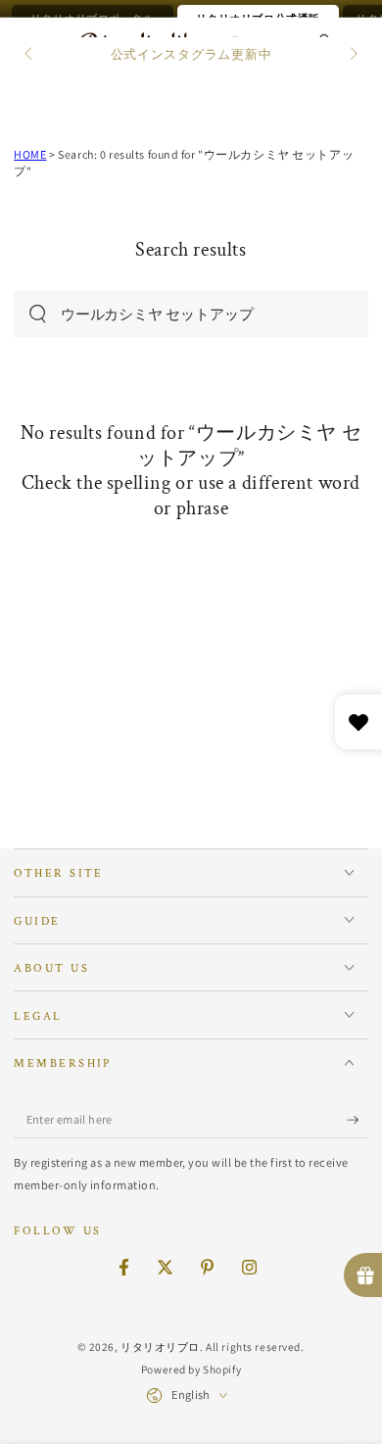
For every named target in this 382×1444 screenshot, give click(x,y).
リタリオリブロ (160, 1346)
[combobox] (171, 314)
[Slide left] (29, 54)
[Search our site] (37, 314)
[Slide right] (351, 54)
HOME (30, 154)
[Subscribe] (357, 1119)
